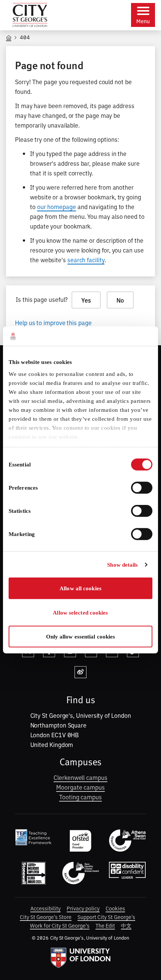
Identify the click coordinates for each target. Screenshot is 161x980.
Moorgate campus (80, 787)
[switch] (141, 488)
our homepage (56, 206)
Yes (86, 300)
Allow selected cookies (80, 613)
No (120, 300)
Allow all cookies (80, 588)
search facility (85, 259)
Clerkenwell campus (80, 777)
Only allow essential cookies (80, 637)
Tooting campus (80, 797)
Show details (122, 565)
